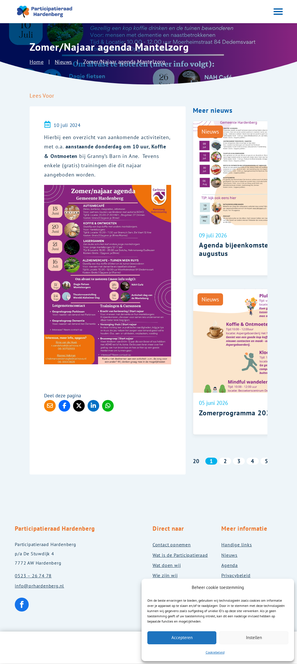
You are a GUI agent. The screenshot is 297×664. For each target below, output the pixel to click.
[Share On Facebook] (64, 406)
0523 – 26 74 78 (33, 576)
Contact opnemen (172, 544)
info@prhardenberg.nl (39, 586)
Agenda (229, 565)
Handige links (236, 544)
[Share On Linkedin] (93, 406)
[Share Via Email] (50, 406)
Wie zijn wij (165, 575)
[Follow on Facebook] (22, 605)
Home (37, 62)
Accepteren (182, 637)
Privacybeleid (235, 575)
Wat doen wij (167, 565)
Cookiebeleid (215, 652)
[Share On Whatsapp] (108, 406)
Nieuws (63, 62)
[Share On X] (79, 406)
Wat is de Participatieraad (180, 555)
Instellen (254, 637)
